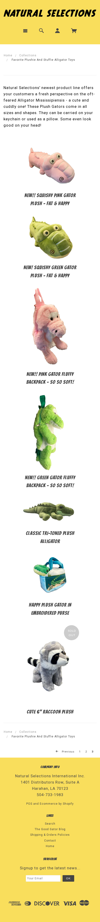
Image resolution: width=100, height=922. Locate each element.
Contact (50, 840)
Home (8, 55)
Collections (28, 55)
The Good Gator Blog (50, 829)
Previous (67, 751)
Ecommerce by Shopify (57, 803)
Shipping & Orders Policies (50, 834)
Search (50, 823)
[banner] (50, 12)
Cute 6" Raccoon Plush (50, 711)
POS (29, 803)
